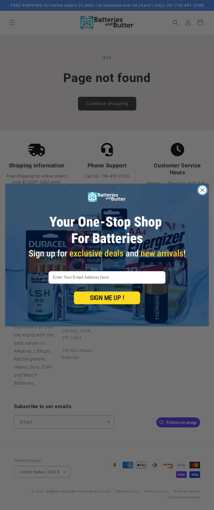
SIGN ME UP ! (107, 298)
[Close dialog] (202, 190)
